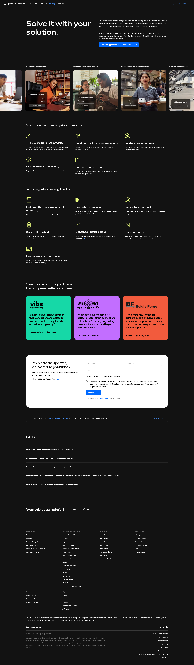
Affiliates (65, 609)
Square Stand (103, 545)
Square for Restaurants (70, 548)
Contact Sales (140, 542)
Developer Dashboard (33, 602)
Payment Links (67, 542)
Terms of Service (162, 637)
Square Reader (104, 535)
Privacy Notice (104, 398)
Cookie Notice (163, 651)
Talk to (157, 418)
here (57, 379)
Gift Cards (66, 569)
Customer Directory (69, 566)
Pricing (137, 535)
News (64, 599)
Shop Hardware (104, 555)
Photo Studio (67, 583)
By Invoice (29, 538)
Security (165, 644)
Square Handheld (105, 559)
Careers (65, 602)
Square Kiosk (103, 548)
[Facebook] (164, 627)
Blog (136, 548)
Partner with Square (69, 605)
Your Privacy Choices (160, 634)
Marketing (66, 576)
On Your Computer (32, 542)
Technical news (94, 376)
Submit (91, 393)
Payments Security (32, 552)
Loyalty (64, 572)
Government (163, 647)
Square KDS (66, 552)
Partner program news (112, 376)
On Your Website (32, 545)
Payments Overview (33, 535)
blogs (85, 239)
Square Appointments (70, 555)
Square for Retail (68, 545)
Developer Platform (33, 595)
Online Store (66, 538)
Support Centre (140, 538)
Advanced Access (68, 559)
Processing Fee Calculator (35, 548)
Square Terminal (104, 542)
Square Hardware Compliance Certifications (152, 654)
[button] (97, 450)
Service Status (140, 552)
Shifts (64, 562)
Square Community (141, 545)
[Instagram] (167, 627)
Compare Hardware (105, 552)
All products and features (71, 586)
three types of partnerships (57, 418)
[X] (161, 627)
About (64, 595)
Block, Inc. (164, 658)
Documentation (31, 599)
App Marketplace (68, 579)
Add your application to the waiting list (116, 45)
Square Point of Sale (69, 535)
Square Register (104, 538)
